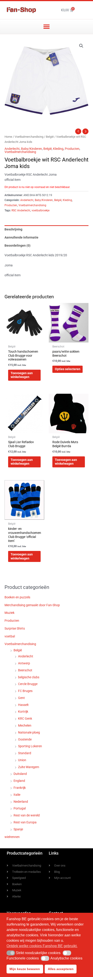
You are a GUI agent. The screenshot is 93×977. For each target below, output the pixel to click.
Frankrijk (20, 787)
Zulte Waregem (28, 767)
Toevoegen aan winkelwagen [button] (22, 375)
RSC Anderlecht (21, 210)
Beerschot (25, 670)
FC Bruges (25, 691)
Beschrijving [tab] (13, 229)
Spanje (18, 829)
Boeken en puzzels (17, 597)
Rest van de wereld (27, 815)
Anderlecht (12, 148)
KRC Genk (25, 718)
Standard (24, 753)
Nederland (21, 801)
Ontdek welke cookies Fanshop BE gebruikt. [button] (42, 946)
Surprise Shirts (15, 628)
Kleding (58, 148)
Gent (21, 698)
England (19, 780)
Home (8, 136)
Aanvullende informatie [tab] (21, 237)
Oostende (25, 739)
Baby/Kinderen (31, 148)
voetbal (10, 636)
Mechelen (24, 725)
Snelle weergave (24, 339)
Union (22, 760)
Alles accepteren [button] (61, 969)
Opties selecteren (67, 369)
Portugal (20, 808)
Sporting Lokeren (30, 746)
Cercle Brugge (27, 684)
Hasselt (23, 705)
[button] (47, 27)
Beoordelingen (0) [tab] (17, 245)
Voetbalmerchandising (29, 136)
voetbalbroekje (40, 210)
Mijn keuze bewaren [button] (24, 969)
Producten (72, 148)
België (50, 136)
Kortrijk (23, 711)
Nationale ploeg (29, 732)
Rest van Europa (25, 822)
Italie (17, 794)
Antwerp (24, 663)
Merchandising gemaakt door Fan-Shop (32, 605)
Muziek (9, 612)
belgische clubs (28, 677)
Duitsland (20, 774)
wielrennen (12, 837)
